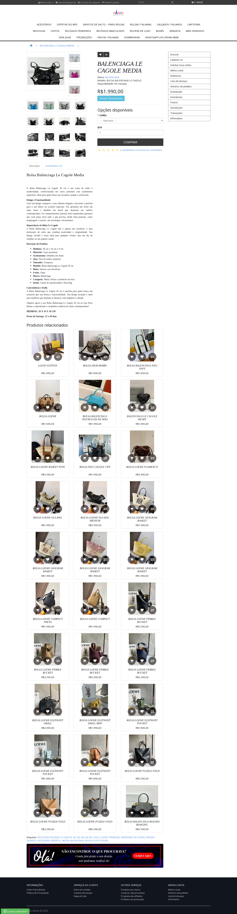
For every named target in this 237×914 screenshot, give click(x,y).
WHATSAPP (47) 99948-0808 (161, 37)
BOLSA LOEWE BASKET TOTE (48, 467)
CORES (103, 115)
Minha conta (176, 70)
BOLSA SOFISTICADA (96, 840)
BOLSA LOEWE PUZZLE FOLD (142, 771)
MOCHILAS (39, 30)
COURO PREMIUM (109, 837)
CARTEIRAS (194, 24)
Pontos (174, 102)
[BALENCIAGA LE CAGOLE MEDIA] (46, 71)
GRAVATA (174, 30)
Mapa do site (80, 896)
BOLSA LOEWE (47, 416)
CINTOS (55, 30)
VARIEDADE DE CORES (133, 837)
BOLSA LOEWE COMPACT (95, 619)
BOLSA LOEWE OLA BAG (47, 517)
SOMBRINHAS (132, 37)
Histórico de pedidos (181, 86)
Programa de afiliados (132, 896)
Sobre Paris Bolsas (36, 889)
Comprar (130, 142)
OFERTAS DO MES (67, 24)
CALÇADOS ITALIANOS (169, 24)
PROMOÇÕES (84, 37)
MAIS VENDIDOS (195, 30)
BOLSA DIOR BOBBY (95, 365)
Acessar (174, 54)
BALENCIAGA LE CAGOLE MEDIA (57, 45)
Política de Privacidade (38, 892)
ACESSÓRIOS (44, 24)
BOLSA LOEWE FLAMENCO (142, 467)
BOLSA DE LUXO (90, 837)
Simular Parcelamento (111, 98)
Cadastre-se (176, 59)
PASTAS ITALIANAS (108, 37)
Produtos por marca (130, 889)
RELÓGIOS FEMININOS (78, 30)
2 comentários (127, 150)
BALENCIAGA (112, 77)
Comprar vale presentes (133, 892)
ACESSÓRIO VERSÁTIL (49, 840)
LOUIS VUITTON (47, 365)
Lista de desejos (178, 81)
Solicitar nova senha (180, 65)
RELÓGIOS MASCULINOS (110, 30)
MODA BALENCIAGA (73, 840)
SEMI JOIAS (65, 37)
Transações (176, 113)
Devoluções (176, 107)
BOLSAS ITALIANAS (140, 24)
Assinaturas (176, 97)
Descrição (34, 165)
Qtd (99, 127)
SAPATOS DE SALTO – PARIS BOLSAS (103, 24)
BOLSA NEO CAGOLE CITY (94, 467)
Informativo (176, 118)
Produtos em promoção (132, 899)
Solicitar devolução (83, 892)
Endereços (175, 75)
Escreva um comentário (149, 150)
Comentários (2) (53, 165)
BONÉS (160, 30)
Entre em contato (82, 889)
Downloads (176, 91)
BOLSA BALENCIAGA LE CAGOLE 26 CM (58, 837)
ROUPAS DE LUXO (140, 30)
